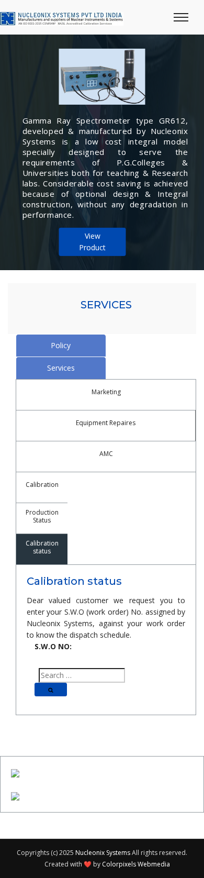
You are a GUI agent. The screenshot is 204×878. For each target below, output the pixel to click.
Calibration (42, 484)
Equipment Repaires (105, 422)
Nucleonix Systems (102, 852)
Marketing (106, 391)
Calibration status (42, 547)
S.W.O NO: (53, 646)
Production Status (42, 516)
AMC (106, 453)
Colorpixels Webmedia (136, 864)
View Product (92, 241)
